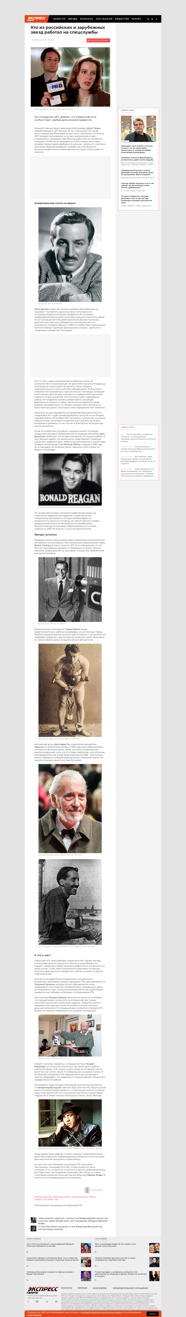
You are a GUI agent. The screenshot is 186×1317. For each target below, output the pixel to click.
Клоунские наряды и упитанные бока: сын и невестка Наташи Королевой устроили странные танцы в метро (52, 1259)
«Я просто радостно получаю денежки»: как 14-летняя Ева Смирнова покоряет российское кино (136, 199)
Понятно (152, 1314)
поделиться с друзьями (98, 40)
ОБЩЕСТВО (122, 19)
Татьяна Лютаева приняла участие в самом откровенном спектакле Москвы (115, 1259)
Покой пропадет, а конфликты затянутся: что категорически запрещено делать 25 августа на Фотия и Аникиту (121, 1274)
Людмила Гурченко (80, 1197)
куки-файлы (100, 1288)
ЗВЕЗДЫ (73, 19)
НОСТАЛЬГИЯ (104, 19)
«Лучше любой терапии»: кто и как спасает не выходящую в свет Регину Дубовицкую (137, 185)
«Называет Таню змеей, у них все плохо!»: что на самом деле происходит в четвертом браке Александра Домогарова (137, 149)
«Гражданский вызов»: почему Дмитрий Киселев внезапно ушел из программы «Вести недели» (137, 172)
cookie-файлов (34, 1315)
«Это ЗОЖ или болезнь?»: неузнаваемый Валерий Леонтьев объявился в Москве (50, 1245)
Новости (59, 19)
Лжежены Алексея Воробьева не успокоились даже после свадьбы (137, 159)
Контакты (66, 1288)
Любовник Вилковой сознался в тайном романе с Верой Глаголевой (50, 1273)
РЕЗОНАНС (86, 19)
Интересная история (61, 1197)
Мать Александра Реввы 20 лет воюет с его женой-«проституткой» (115, 1245)
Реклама (82, 1288)
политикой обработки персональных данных (101, 1312)
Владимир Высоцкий (43, 1197)
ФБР (56, 1199)
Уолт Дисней (48, 1199)
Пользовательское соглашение (130, 1288)
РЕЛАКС (137, 19)
